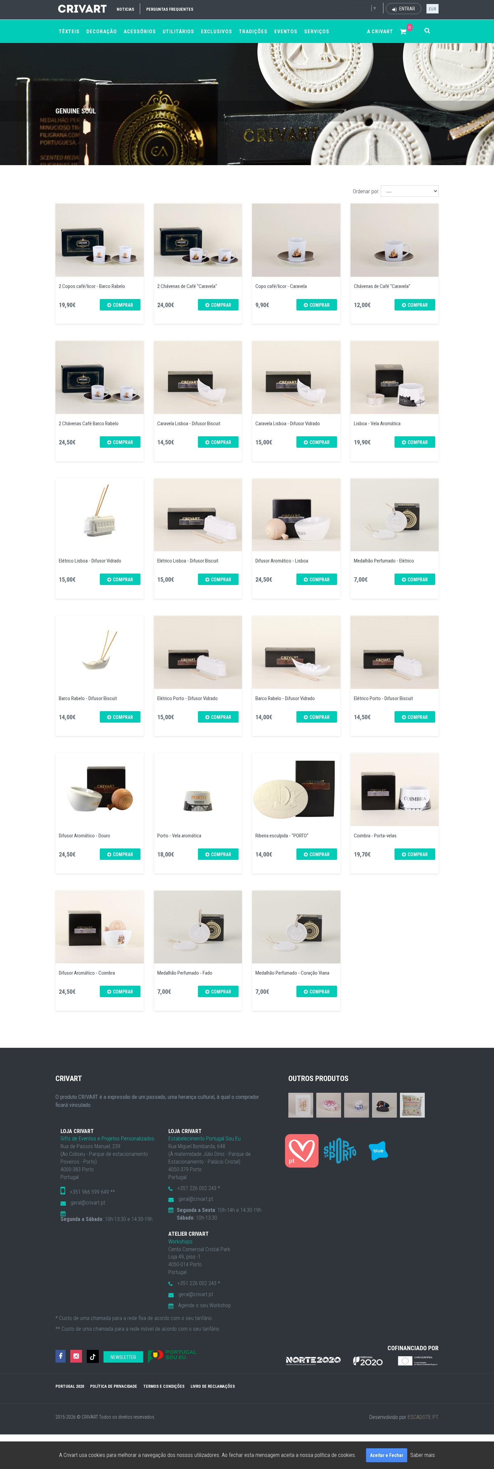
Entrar (406, 8)
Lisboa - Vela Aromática (377, 424)
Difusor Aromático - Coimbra (87, 973)
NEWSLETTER (123, 1357)
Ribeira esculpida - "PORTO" (281, 836)
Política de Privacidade (113, 1386)
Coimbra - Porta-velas (375, 836)
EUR (432, 9)
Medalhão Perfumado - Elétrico (384, 561)
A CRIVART (380, 32)
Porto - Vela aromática (179, 836)
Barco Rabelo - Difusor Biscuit (88, 698)
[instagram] (76, 1356)
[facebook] (60, 1356)
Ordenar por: (366, 191)
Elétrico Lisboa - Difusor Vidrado (90, 561)
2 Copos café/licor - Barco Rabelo (92, 286)
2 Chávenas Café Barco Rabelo (89, 424)
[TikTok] (93, 1356)
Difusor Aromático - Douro (84, 836)
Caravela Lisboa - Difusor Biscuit (188, 424)
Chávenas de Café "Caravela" (382, 286)
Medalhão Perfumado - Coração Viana (292, 973)
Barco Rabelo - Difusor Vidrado (285, 698)
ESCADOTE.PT (423, 1417)
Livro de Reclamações (213, 1386)
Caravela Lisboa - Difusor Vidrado (287, 424)
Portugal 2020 (69, 1386)
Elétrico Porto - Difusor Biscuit (383, 698)
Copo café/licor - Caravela (281, 286)
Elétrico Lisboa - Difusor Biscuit (187, 561)
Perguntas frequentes (169, 9)
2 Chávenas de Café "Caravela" (187, 286)
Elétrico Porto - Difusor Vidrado (187, 698)
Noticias (125, 9)
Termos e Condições (163, 1386)
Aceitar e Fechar (386, 1455)
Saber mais (422, 1455)
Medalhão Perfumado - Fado (184, 973)
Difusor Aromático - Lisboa (281, 561)
